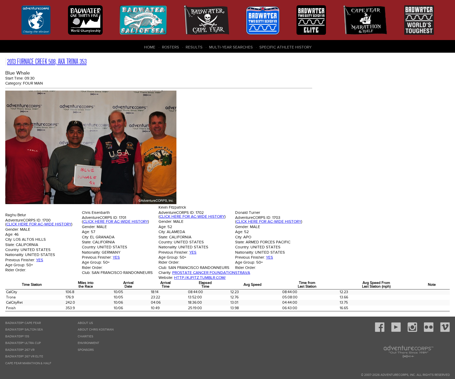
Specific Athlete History (285, 47)
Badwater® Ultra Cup (23, 343)
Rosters (170, 47)
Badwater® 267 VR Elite (24, 356)
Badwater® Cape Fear (23, 323)
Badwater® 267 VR (19, 350)
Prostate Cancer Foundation (203, 272)
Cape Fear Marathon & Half (28, 363)
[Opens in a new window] (379, 331)
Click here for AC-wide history (38, 224)
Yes (39, 260)
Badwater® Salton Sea (24, 329)
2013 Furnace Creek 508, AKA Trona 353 (47, 61)
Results (194, 47)
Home (149, 47)
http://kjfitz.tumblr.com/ (200, 277)
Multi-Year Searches (231, 47)
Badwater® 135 (17, 336)
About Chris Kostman (95, 329)
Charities (85, 336)
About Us (85, 323)
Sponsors (86, 350)
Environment (88, 343)
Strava (242, 272)
